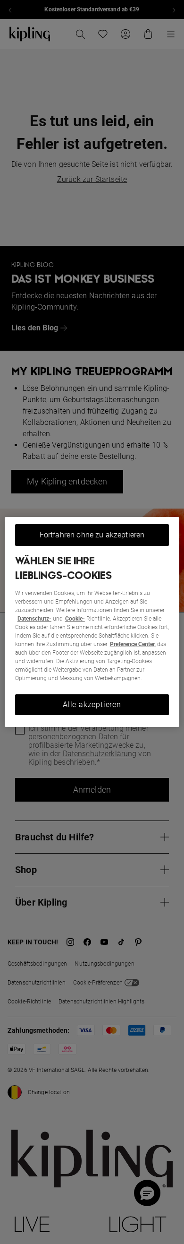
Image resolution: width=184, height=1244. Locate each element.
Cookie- (75, 618)
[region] (92, 622)
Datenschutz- (34, 618)
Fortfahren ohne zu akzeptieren (92, 534)
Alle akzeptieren (92, 704)
